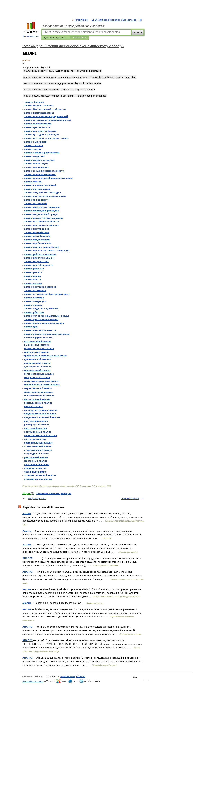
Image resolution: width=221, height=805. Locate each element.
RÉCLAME (80, 676)
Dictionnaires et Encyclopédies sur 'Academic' (72, 26)
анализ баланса (130, 498)
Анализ (26, 530)
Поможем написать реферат (53, 493)
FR (140, 20)
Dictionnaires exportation (32, 681)
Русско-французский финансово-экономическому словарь (55, 37)
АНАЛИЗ (27, 558)
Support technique (67, 676)
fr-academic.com (31, 36)
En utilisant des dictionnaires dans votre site (114, 20)
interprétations (79, 37)
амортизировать (37, 498)
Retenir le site (81, 20)
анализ (26, 513)
